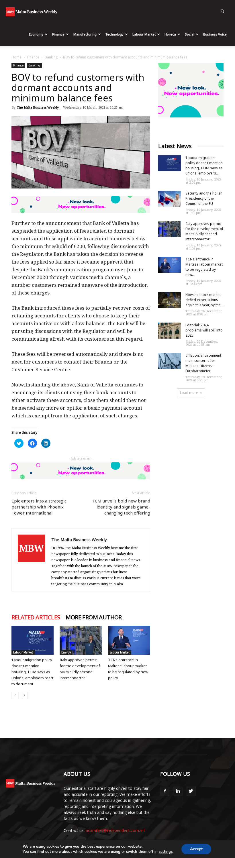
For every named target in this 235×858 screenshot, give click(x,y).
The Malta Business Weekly (38, 107)
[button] (222, 11)
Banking (51, 57)
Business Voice (215, 34)
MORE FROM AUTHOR (94, 617)
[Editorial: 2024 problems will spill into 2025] (169, 331)
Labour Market (144, 34)
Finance (58, 34)
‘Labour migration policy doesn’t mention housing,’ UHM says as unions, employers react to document (32, 671)
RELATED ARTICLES (35, 617)
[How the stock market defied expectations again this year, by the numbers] (169, 300)
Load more (189, 392)
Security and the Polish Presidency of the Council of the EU (203, 198)
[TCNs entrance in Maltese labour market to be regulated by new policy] (129, 640)
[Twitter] (191, 791)
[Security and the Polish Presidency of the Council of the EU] (169, 199)
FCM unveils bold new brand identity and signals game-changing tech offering (121, 507)
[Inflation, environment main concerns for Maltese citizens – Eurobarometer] (169, 361)
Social (189, 34)
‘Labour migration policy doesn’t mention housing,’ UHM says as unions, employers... (204, 165)
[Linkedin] (178, 791)
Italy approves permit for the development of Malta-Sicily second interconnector (204, 231)
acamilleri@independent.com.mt (115, 830)
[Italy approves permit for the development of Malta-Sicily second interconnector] (81, 640)
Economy (36, 34)
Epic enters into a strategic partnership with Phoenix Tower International (38, 507)
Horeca (170, 34)
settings (166, 851)
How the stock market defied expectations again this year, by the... (204, 299)
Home (16, 57)
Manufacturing (85, 34)
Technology (114, 34)
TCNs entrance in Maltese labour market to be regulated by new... (204, 267)
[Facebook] (164, 791)
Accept (196, 849)
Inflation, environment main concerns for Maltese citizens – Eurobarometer (203, 363)
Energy (66, 652)
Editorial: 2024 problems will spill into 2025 (204, 330)
